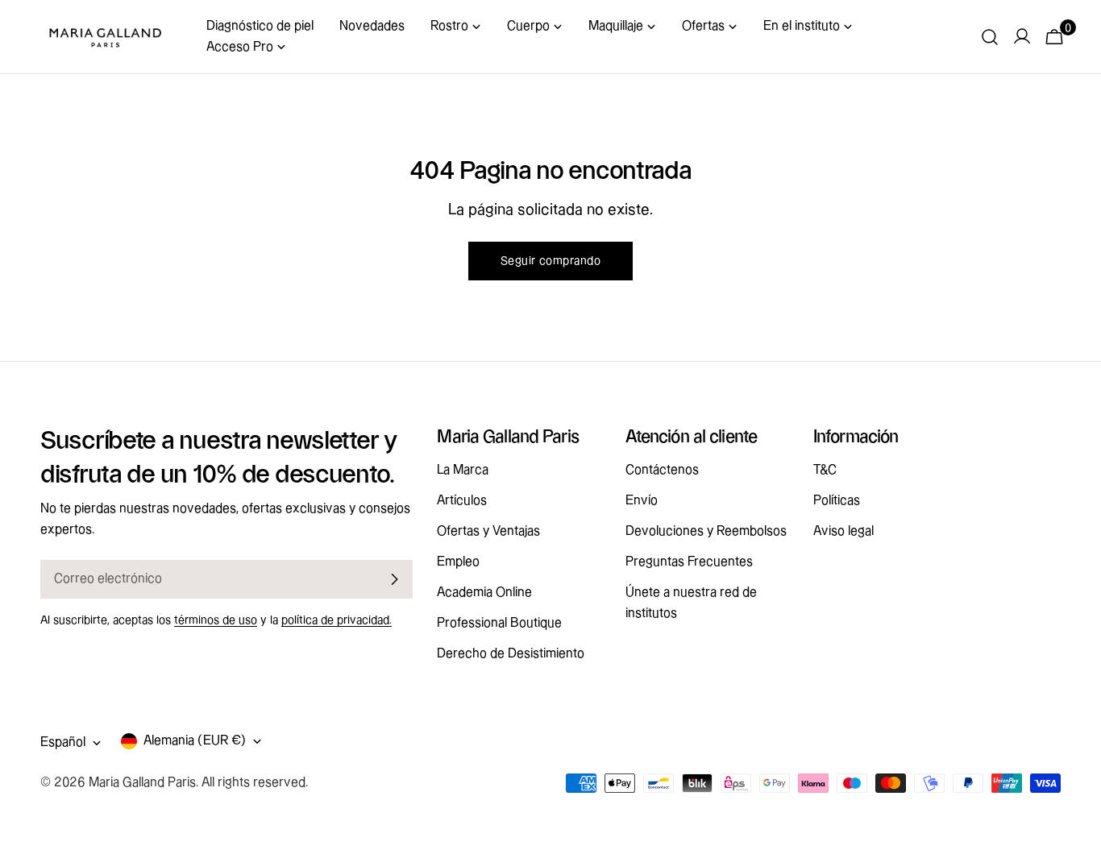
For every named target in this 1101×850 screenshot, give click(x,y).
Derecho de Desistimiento (510, 654)
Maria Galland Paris (142, 783)
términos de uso (215, 620)
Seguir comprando (550, 261)
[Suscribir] (394, 579)
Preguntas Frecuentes (689, 562)
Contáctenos (662, 470)
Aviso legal (843, 531)
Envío (641, 501)
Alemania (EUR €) (194, 741)
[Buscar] (990, 37)
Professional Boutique (499, 623)
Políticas (836, 501)
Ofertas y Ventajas (488, 531)
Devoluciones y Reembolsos (706, 531)
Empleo (458, 562)
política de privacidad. (336, 620)
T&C (825, 470)
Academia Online (484, 593)
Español (62, 742)
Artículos (462, 501)
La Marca (462, 470)
